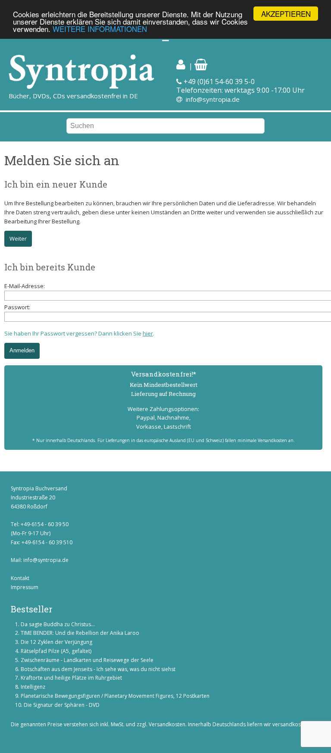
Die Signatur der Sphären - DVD (62, 705)
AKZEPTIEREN (286, 13)
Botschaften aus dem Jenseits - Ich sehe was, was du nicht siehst (98, 669)
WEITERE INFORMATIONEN (100, 28)
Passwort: (17, 307)
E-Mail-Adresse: (24, 286)
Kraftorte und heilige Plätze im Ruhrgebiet (71, 677)
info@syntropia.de (213, 99)
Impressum (24, 587)
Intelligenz (33, 686)
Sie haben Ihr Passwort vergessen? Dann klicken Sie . (79, 333)
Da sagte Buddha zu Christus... (58, 624)
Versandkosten (167, 724)
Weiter (18, 238)
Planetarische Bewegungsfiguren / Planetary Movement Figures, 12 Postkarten (115, 696)
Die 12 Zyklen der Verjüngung (56, 642)
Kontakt (20, 578)
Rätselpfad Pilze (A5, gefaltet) (56, 651)
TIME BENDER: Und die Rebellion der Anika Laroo (80, 633)
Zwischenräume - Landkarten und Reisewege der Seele (87, 660)
